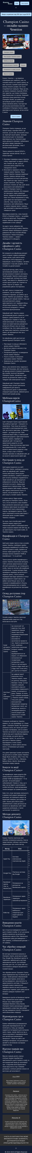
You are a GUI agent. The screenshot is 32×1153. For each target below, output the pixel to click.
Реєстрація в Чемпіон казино (12, 56)
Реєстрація (24, 3)
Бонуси (23, 65)
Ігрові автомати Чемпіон (11, 65)
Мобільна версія (8, 61)
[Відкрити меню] (16, 8)
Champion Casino (8, 52)
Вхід (17, 3)
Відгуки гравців (8, 74)
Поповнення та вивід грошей (12, 69)
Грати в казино (16, 116)
